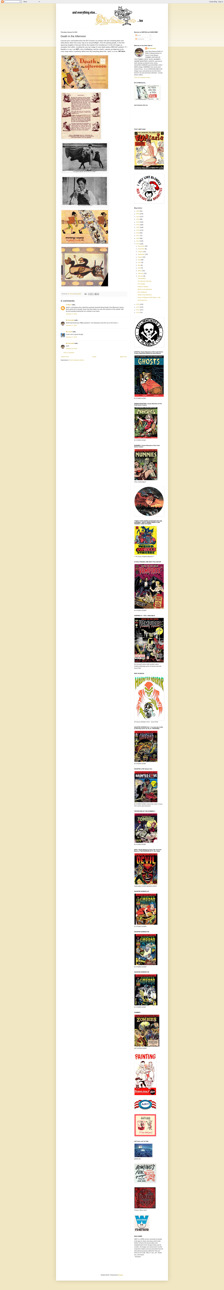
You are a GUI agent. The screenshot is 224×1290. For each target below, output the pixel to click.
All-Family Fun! (142, 300)
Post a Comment (69, 352)
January (140, 276)
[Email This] (89, 294)
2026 (138, 211)
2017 (138, 235)
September (141, 254)
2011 (138, 310)
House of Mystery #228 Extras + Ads (149, 297)
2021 (138, 225)
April (139, 268)
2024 (138, 216)
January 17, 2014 (71, 314)
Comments (140, 39)
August (140, 257)
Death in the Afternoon (145, 295)
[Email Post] (85, 293)
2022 (138, 222)
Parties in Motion (143, 286)
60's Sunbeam (142, 292)
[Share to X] (93, 294)
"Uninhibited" (142, 278)
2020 (138, 227)
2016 (138, 238)
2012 (138, 307)
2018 (138, 233)
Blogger (120, 1275)
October (140, 251)
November (141, 249)
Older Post (123, 357)
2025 (138, 214)
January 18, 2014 (71, 348)
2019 (138, 230)
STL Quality (141, 284)
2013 (138, 304)
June (139, 262)
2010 (138, 312)
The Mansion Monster (144, 281)
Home (94, 357)
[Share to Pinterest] (98, 294)
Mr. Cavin (69, 332)
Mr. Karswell (70, 320)
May (139, 265)
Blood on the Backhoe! (145, 289)
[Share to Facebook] (96, 294)
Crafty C (69, 305)
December (141, 246)
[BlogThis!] (91, 294)
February (141, 273)
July (139, 260)
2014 (138, 244)
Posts (139, 35)
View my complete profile (142, 77)
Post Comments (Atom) (76, 360)
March (140, 271)
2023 (138, 219)
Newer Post (65, 357)
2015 (138, 241)
